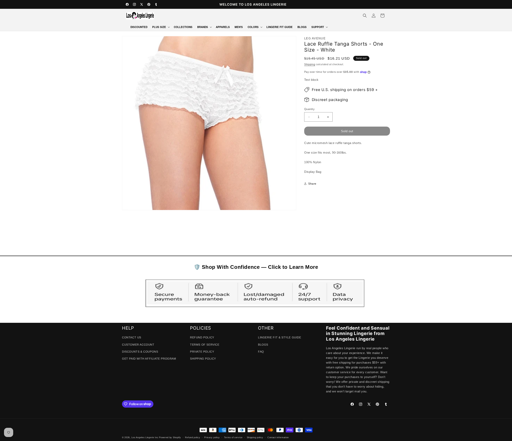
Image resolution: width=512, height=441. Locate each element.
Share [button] (312, 183)
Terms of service (233, 437)
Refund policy (192, 437)
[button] (160, 27)
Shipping (309, 64)
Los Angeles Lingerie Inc (144, 437)
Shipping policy (255, 437)
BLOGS (263, 344)
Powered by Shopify (170, 437)
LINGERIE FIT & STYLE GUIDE (279, 337)
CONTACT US (131, 337)
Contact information (278, 437)
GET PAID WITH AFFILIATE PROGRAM (149, 358)
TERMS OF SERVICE (204, 344)
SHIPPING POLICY (203, 358)
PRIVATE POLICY (202, 351)
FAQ (261, 351)
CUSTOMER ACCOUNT (138, 344)
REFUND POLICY (202, 337)
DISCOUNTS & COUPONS (140, 351)
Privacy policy (212, 437)
